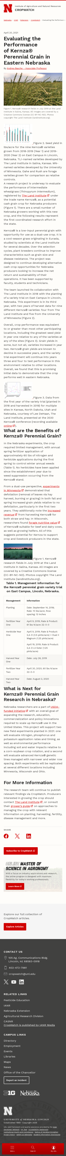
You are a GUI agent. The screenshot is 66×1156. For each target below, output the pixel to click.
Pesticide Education (17, 1000)
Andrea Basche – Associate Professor (27, 68)
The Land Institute (34, 195)
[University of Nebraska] (30, 1092)
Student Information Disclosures (47, 1134)
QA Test (24, 1129)
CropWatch (24, 10)
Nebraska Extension (17, 1010)
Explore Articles (15, 926)
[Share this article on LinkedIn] (28, 836)
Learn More (13, 886)
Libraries (9, 1056)
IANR (16, 20)
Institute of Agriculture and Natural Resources (38, 6)
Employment (12, 1046)
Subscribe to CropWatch (19, 851)
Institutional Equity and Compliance (18, 1132)
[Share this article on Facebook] (6, 836)
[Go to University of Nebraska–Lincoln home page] (8, 8)
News (7, 1067)
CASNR (8, 1021)
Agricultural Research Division (23, 1016)
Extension (24, 20)
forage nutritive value (43, 522)
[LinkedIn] (21, 982)
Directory (10, 1040)
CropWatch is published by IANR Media (29, 1025)
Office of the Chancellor (20, 1072)
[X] (6, 982)
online (8, 425)
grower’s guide (20, 806)
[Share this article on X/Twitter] (17, 836)
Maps (7, 1061)
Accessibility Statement (38, 1129)
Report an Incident (16, 1080)
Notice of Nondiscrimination (46, 1132)
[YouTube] (13, 982)
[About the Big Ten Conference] (9, 1093)
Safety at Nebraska (24, 1134)
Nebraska (8, 20)
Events (8, 1051)
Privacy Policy (9, 1134)
